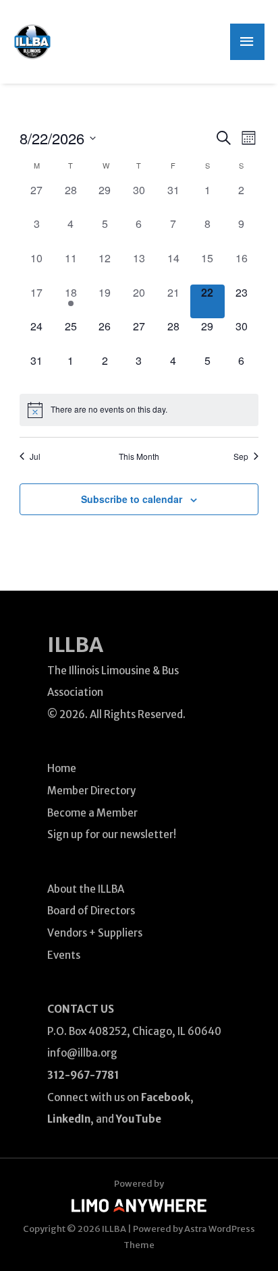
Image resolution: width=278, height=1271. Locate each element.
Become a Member (92, 812)
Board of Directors (91, 910)
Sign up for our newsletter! (111, 834)
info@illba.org (82, 1052)
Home (61, 768)
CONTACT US (80, 1009)
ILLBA (75, 644)
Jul (35, 456)
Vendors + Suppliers (94, 932)
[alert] (139, 410)
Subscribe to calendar (131, 499)
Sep (240, 456)
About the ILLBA (85, 889)
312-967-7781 (83, 1075)
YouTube (138, 1119)
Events (63, 955)
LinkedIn (68, 1119)
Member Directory (91, 790)
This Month (139, 456)
